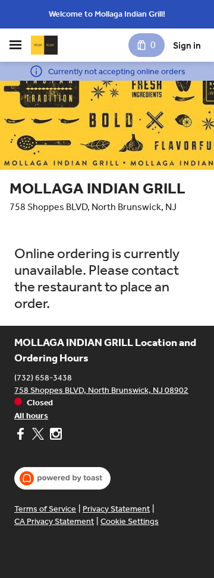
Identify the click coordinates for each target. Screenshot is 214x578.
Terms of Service (45, 509)
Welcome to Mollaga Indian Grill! (107, 14)
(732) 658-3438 (43, 378)
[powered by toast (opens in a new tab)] (62, 478)
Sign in (187, 45)
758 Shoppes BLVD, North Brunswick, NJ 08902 (101, 390)
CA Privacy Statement (54, 521)
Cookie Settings (129, 521)
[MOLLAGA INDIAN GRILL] (44, 45)
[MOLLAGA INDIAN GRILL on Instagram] (54, 435)
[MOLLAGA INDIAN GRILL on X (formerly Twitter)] (38, 435)
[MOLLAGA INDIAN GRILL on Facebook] (21, 435)
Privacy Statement (116, 509)
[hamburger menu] (15, 45)
